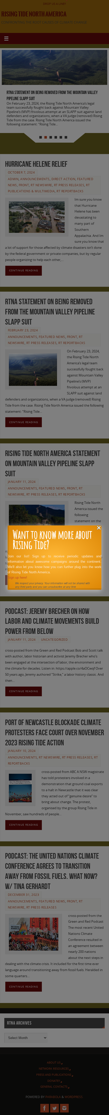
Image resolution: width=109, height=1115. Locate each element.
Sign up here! (17, 577)
